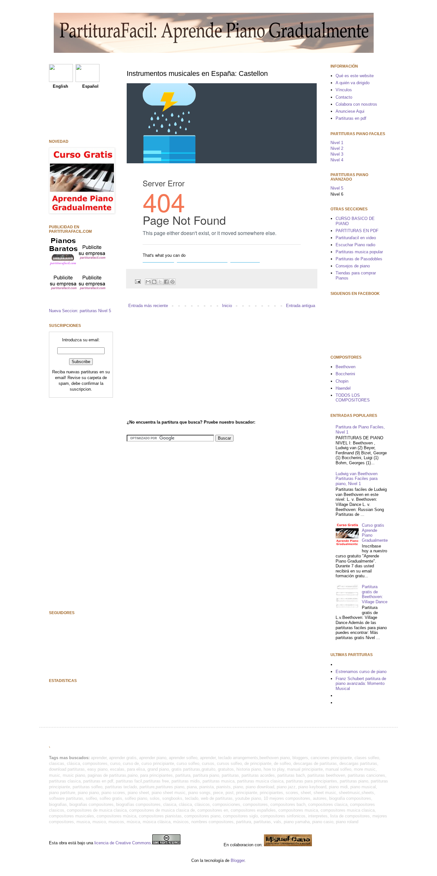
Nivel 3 (336, 154)
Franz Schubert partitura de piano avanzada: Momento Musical (361, 683)
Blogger (237, 860)
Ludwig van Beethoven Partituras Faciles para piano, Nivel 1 (356, 478)
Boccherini (345, 373)
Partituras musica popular (359, 251)
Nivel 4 (336, 160)
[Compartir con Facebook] (166, 282)
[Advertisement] (180, 363)
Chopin (342, 381)
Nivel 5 (336, 188)
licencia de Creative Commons (122, 842)
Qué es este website (355, 75)
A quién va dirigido (352, 82)
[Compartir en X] (160, 282)
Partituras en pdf (351, 118)
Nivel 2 (336, 148)
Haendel (343, 388)
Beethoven (345, 366)
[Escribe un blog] (154, 282)
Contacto (344, 97)
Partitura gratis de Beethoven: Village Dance (374, 594)
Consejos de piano (353, 266)
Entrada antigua (300, 305)
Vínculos (344, 89)
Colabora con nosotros (356, 104)
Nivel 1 (336, 142)
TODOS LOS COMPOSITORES (353, 398)
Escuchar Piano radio (355, 244)
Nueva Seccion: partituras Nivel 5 (80, 310)
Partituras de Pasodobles (359, 258)
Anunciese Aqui (350, 111)
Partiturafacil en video (356, 237)
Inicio (227, 305)
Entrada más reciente (148, 305)
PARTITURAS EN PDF (357, 230)
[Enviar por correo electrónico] (148, 282)
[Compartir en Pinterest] (172, 282)
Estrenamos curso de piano (361, 671)
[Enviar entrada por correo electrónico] (137, 281)
